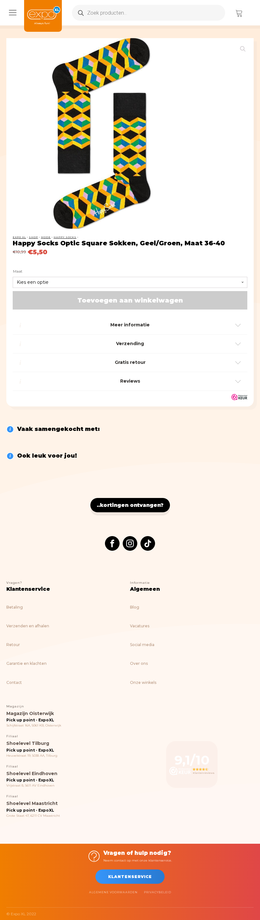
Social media (142, 644)
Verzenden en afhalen (27, 626)
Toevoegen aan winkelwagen (130, 300)
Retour (13, 644)
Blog (134, 607)
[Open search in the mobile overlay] (148, 12)
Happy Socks (65, 237)
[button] (243, 49)
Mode (46, 237)
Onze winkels (143, 682)
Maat (18, 271)
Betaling (14, 607)
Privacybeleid (157, 892)
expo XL (19, 237)
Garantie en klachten (26, 663)
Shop (33, 237)
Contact (14, 682)
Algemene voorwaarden (113, 892)
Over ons (139, 663)
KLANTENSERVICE (130, 876)
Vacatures (139, 626)
